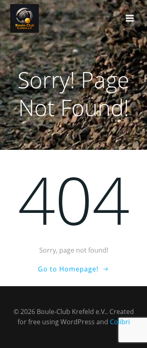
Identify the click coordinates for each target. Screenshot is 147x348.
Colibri (120, 321)
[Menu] (130, 18)
